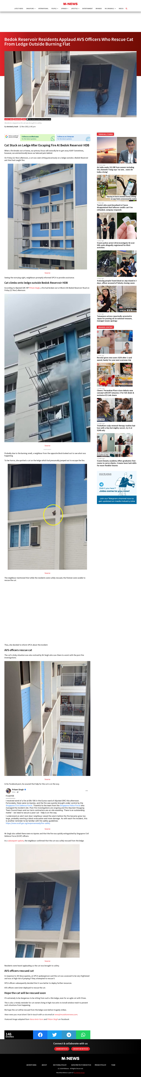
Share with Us (61, 1049)
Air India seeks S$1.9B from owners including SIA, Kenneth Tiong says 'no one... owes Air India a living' (115, 169)
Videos (121, 8)
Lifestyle (74, 8)
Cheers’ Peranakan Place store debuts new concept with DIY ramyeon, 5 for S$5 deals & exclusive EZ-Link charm (115, 392)
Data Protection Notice (81, 1065)
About (44, 1065)
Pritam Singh (34, 288)
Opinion (64, 8)
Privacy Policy (100, 1065)
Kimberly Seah (12, 126)
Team (113, 1065)
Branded (99, 8)
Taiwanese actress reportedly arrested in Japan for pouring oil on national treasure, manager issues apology (114, 318)
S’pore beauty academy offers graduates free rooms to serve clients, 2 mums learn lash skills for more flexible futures (116, 463)
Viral (24, 119)
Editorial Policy (59, 1065)
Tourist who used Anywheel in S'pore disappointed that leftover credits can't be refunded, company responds (115, 207)
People (54, 8)
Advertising (31, 1065)
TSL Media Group (79, 1073)
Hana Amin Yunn (36, 1019)
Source (47, 273)
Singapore (30, 8)
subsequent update (16, 840)
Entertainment (87, 8)
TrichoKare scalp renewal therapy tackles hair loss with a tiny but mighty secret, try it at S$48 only (116, 427)
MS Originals (109, 8)
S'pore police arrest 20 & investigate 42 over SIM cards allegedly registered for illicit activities (116, 245)
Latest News (18, 8)
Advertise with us (80, 1049)
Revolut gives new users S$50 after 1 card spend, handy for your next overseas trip (114, 358)
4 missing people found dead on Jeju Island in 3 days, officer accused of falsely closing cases (116, 281)
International (43, 8)
